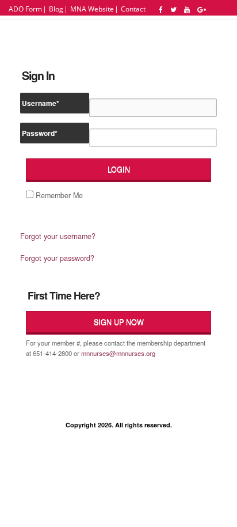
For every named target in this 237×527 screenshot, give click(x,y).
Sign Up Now (119, 322)
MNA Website (92, 9)
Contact (133, 9)
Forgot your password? (57, 257)
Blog (56, 9)
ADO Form (25, 9)
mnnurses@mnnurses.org (118, 353)
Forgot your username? (57, 235)
